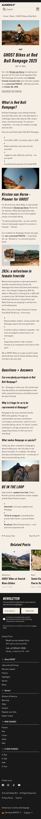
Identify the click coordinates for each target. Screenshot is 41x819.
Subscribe (30, 610)
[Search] (4, 9)
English (27, 812)
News (12, 16)
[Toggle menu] (37, 9)
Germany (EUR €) (12, 812)
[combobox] (18, 9)
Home (5, 16)
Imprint (19, 798)
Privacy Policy (7, 798)
